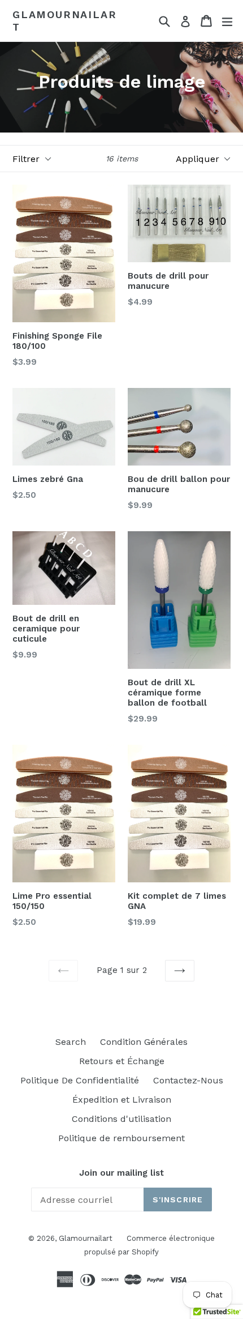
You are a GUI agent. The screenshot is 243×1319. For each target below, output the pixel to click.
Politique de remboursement (121, 1138)
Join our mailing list (121, 1173)
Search (70, 1041)
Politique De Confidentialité (79, 1080)
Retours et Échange (121, 1061)
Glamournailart (64, 20)
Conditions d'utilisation (121, 1118)
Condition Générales (144, 1041)
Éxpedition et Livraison (121, 1099)
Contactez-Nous (188, 1080)
